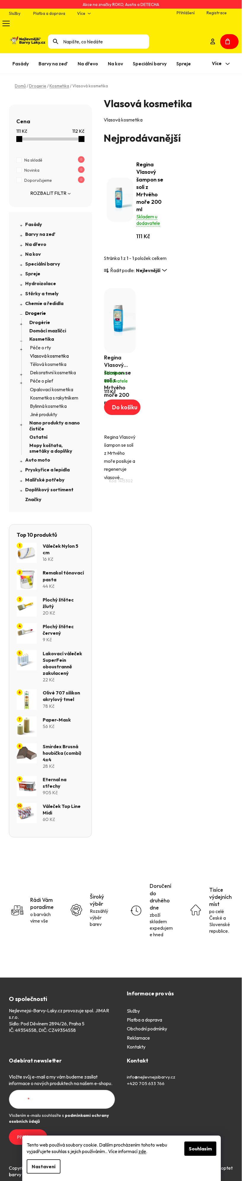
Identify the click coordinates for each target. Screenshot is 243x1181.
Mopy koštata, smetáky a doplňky (50, 448)
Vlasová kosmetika (49, 356)
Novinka (53, 170)
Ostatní (38, 437)
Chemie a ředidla (44, 303)
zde (142, 1151)
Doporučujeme (53, 180)
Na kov (33, 254)
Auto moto (37, 460)
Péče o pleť (41, 381)
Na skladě (53, 160)
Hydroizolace (40, 283)
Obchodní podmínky (147, 1029)
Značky (33, 499)
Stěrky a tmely (42, 293)
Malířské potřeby (45, 480)
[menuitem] (22, 63)
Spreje (32, 274)
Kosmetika (41, 339)
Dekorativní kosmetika (53, 372)
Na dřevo (35, 244)
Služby (14, 13)
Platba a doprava (49, 13)
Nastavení (43, 1166)
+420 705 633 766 (146, 1083)
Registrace (217, 12)
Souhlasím (200, 1149)
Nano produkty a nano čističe (54, 425)
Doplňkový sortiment (49, 489)
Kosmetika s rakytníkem (54, 398)
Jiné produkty (43, 414)
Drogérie (39, 322)
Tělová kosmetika (48, 364)
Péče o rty (40, 347)
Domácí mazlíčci (47, 331)
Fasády (33, 224)
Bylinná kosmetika (48, 406)
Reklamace (138, 1038)
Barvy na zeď (40, 234)
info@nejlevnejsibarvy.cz (151, 1077)
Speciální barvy (42, 264)
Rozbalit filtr (48, 193)
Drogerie (35, 313)
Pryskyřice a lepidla (47, 470)
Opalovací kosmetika (51, 389)
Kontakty (136, 1047)
